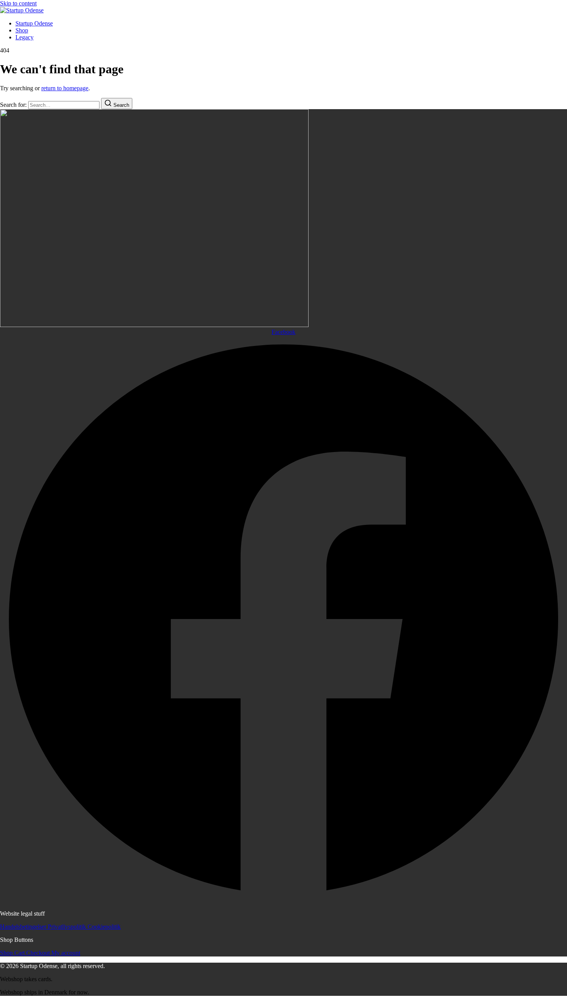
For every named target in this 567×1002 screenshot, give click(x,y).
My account (65, 953)
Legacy (24, 37)
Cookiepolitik (104, 926)
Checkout (38, 953)
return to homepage (64, 88)
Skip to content (18, 3)
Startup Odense (34, 23)
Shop (21, 30)
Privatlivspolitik (68, 926)
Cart (20, 953)
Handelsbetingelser (24, 926)
